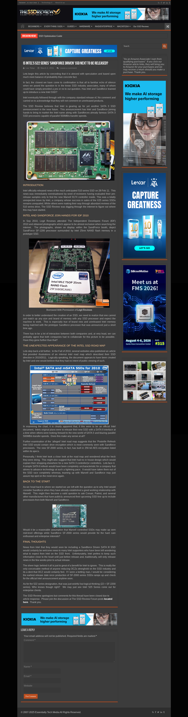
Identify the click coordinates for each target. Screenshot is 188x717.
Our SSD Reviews (141, 26)
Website (28, 685)
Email (27, 676)
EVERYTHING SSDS (53, 26)
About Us (59, 3)
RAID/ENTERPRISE (104, 26)
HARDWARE (84, 26)
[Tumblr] (170, 3)
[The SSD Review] (40, 11)
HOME (22, 26)
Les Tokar (30, 68)
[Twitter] (164, 3)
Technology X (46, 3)
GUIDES (71, 26)
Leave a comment (68, 68)
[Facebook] (161, 3)
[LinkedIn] (167, 3)
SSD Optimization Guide (50, 36)
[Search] (164, 46)
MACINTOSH (123, 26)
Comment (29, 640)
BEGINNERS (34, 26)
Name (28, 666)
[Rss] (159, 3)
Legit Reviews (84, 310)
